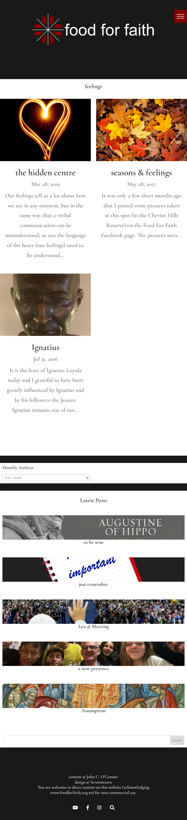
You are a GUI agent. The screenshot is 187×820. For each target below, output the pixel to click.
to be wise (94, 542)
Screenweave (101, 782)
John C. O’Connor (102, 776)
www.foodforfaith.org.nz (71, 792)
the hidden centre (45, 172)
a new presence (93, 668)
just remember (93, 584)
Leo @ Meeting (93, 626)
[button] (180, 16)
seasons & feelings (141, 172)
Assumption (93, 711)
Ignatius (45, 347)
